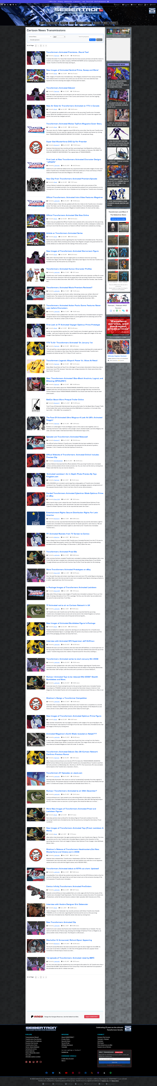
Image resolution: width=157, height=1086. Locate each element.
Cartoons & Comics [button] (83, 23)
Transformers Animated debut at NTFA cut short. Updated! (72, 868)
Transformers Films (31, 1045)
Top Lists (28, 1054)
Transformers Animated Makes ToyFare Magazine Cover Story (73, 123)
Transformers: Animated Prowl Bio (61, 551)
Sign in (63, 1060)
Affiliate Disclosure (67, 1045)
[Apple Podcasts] (104, 1073)
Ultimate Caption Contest (117, 356)
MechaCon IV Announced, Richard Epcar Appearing (69, 940)
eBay (125, 35)
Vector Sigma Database (32, 1047)
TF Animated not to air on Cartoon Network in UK (68, 605)
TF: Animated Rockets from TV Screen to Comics (67, 534)
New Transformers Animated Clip (61, 922)
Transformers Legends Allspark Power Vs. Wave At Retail (71, 360)
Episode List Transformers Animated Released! (67, 437)
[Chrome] (26, 1062)
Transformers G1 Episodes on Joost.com (64, 773)
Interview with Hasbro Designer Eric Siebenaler (67, 904)
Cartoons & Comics (31, 1049)
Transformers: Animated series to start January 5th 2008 (72, 659)
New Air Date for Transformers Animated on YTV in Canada (72, 106)
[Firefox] (34, 1062)
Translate (64, 1047)
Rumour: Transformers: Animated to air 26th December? (71, 791)
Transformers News (116, 64)
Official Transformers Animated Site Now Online (67, 215)
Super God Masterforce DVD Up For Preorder (66, 141)
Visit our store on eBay (118, 219)
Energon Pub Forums (32, 1043)
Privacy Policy (65, 1039)
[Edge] (37, 1062)
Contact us (64, 1052)
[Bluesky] (53, 1073)
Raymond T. (57, 145)
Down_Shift (57, 499)
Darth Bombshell (58, 460)
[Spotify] (110, 1073)
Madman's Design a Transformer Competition (66, 698)
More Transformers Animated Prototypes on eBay (68, 569)
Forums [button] (63, 23)
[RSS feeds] (92, 1073)
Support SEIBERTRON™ (92, 1016)
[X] (59, 1073)
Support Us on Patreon (104, 1047)
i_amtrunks (57, 165)
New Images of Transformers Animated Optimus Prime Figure (73, 716)
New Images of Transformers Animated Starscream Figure (72, 251)
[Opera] (41, 1062)
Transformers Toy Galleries (34, 1041)
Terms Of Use (65, 1043)
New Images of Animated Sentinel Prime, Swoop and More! (72, 70)
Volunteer (100, 1041)
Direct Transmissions (110, 1052)
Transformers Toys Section (33, 1039)
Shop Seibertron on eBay (104, 1045)
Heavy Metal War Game (32, 1052)
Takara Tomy (115, 1080)
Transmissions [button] (52, 23)
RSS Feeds (100, 1043)
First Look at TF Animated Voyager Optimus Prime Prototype (73, 324)
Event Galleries (30, 1050)
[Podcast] (98, 1073)
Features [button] (97, 23)
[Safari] (30, 1062)
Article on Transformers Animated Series (64, 233)
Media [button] (105, 23)
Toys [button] (71, 23)
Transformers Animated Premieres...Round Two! (67, 52)
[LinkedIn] (85, 1073)
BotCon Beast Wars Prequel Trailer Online (65, 399)
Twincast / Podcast (103, 1039)
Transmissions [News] (32, 1037)
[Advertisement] (17, 51)
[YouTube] (66, 1073)
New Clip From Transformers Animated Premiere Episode (71, 178)
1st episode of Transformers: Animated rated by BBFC (70, 958)
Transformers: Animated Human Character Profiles (69, 269)
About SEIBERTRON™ (67, 1037)
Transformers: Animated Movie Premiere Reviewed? (69, 287)
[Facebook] (46, 1073)
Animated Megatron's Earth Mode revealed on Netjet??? (71, 734)
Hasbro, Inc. (105, 1080)
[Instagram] (79, 1073)
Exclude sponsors (34, 39)
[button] (117, 4)
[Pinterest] (73, 1073)
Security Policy (65, 1041)
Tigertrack (56, 55)
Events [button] (113, 23)
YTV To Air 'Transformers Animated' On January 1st (69, 342)
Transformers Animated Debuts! (60, 88)
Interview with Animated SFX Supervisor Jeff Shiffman (70, 641)
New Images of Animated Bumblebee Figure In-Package (70, 623)
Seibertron (56, 537)
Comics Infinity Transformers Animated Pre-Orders (68, 886)
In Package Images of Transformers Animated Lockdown (71, 587)
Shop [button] (42, 23)
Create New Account (67, 1058)
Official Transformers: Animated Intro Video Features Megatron (74, 197)
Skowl (55, 73)
